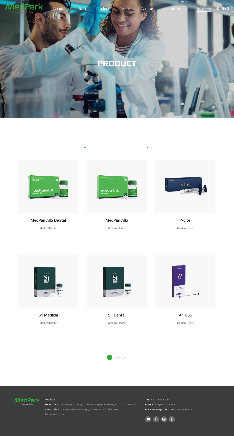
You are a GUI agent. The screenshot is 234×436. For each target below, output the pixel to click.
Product (102, 8)
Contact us (172, 8)
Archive (147, 8)
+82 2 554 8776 (160, 399)
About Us (61, 8)
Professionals (204, 8)
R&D (82, 8)
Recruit (125, 8)
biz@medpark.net (165, 404)
